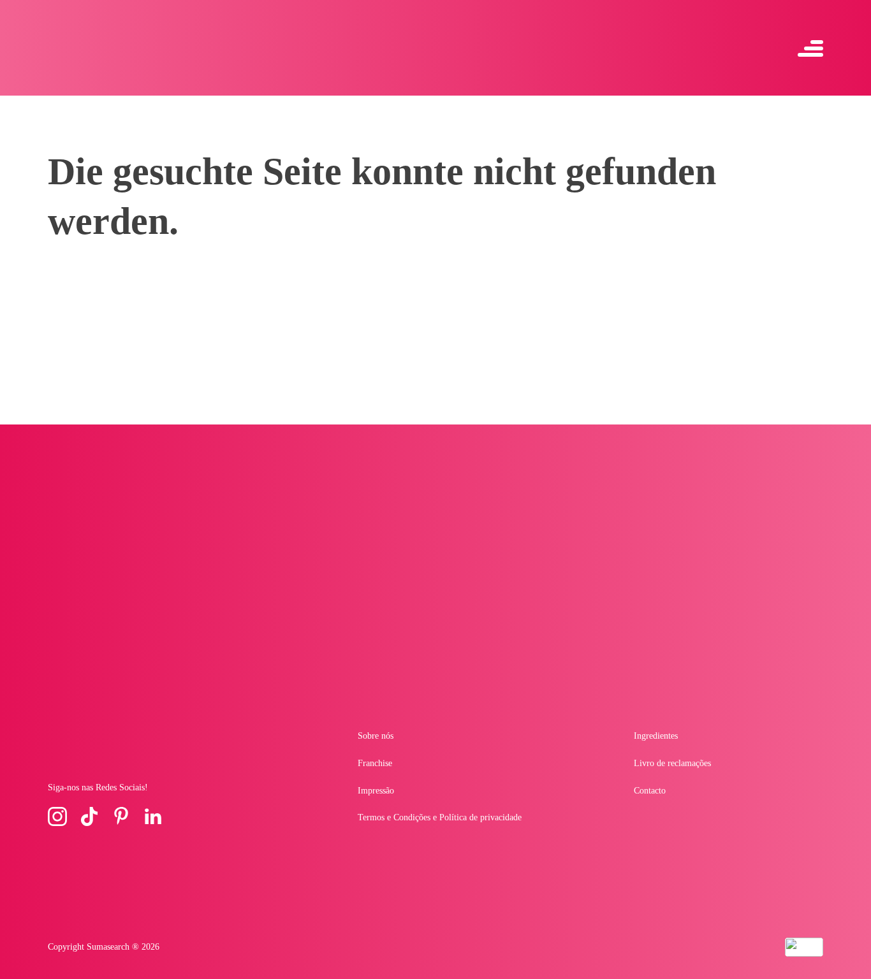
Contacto (650, 790)
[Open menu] (810, 47)
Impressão (376, 790)
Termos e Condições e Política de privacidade (440, 817)
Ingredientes (656, 736)
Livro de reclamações (672, 763)
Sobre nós (375, 736)
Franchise (375, 763)
